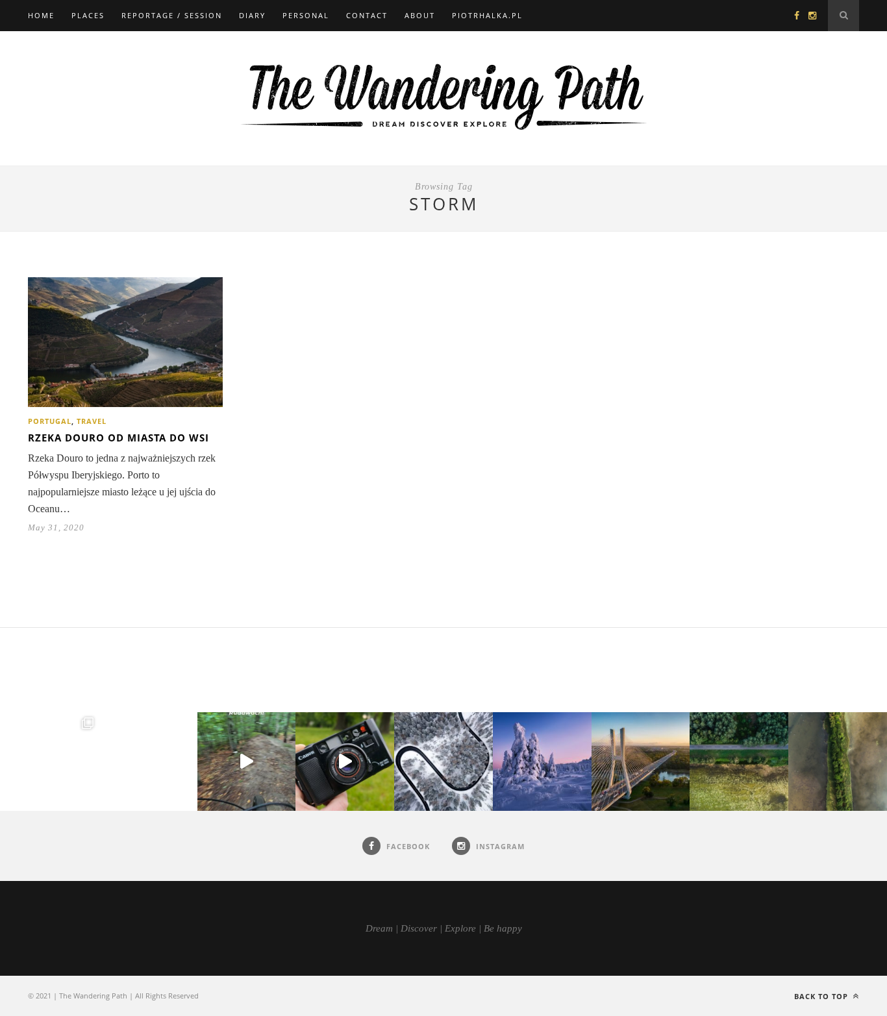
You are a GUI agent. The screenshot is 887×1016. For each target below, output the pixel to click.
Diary (252, 15)
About (420, 15)
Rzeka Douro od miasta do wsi (118, 437)
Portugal (49, 421)
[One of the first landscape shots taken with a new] (542, 761)
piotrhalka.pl (487, 15)
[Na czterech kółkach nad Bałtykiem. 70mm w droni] (148, 761)
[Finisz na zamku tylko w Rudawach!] (246, 761)
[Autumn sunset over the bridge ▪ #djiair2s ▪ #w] (641, 761)
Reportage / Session (171, 15)
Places (88, 15)
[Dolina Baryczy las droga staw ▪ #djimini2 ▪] (739, 761)
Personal (305, 15)
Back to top (822, 996)
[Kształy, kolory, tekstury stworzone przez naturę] (837, 761)
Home (41, 15)
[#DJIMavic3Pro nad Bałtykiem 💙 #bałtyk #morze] (49, 761)
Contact (367, 15)
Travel (91, 421)
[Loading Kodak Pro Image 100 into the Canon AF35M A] (344, 761)
